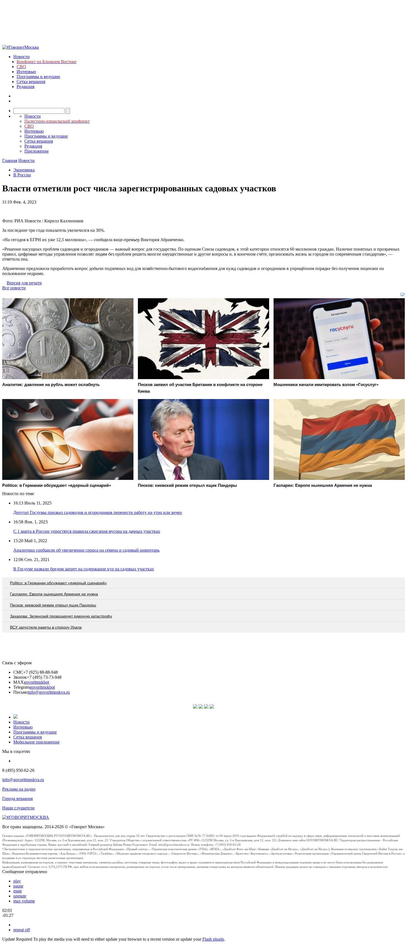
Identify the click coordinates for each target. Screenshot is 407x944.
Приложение (36, 151)
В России (22, 175)
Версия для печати (24, 283)
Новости (21, 56)
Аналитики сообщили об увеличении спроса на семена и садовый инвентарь (86, 550)
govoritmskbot (36, 682)
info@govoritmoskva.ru (49, 692)
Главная (9, 160)
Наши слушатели (18, 808)
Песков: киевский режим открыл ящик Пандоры (53, 605)
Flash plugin (213, 939)
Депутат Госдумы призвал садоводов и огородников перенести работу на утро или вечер (97, 512)
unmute (19, 896)
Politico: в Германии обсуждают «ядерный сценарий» (58, 583)
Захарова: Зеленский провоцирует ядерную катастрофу (61, 616)
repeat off (21, 929)
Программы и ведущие (38, 76)
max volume (24, 901)
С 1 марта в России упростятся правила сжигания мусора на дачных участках (86, 531)
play (17, 881)
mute (17, 891)
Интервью (26, 71)
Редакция (25, 86)
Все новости (14, 287)
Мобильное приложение (36, 742)
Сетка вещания (31, 81)
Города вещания (17, 798)
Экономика (24, 170)
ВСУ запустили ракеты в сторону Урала (46, 627)
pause (18, 886)
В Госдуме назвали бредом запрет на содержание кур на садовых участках (83, 569)
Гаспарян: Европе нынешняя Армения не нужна (54, 594)
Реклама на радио (18, 789)
